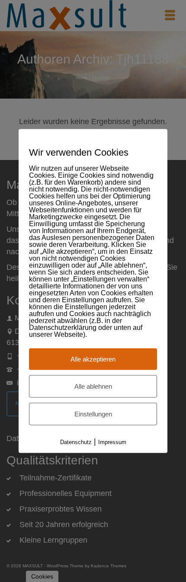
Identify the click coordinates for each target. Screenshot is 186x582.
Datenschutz (76, 442)
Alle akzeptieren (93, 359)
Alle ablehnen (93, 386)
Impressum (112, 442)
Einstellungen (93, 414)
